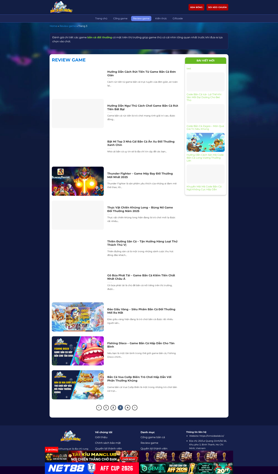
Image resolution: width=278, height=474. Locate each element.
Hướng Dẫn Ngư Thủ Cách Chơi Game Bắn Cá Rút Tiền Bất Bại (142, 107)
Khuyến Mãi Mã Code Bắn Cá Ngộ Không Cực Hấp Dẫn (204, 188)
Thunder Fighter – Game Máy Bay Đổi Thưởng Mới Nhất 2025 (140, 175)
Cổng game (120, 18)
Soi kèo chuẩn (217, 7)
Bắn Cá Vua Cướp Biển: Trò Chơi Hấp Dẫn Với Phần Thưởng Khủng (139, 378)
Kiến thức (161, 18)
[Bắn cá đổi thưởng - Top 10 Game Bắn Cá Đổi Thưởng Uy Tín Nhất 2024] (66, 7)
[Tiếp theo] (135, 407)
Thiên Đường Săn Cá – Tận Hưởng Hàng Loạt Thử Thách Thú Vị (142, 243)
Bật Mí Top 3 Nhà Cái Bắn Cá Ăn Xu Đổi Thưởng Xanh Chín (141, 143)
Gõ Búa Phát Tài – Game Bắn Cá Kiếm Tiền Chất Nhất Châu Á (141, 277)
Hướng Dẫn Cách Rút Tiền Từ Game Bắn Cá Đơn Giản (141, 73)
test (189, 68)
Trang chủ (101, 18)
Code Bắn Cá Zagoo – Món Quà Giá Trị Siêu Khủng (205, 127)
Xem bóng (196, 7)
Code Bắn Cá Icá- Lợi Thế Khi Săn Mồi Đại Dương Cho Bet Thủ (204, 97)
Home (53, 26)
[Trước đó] (99, 407)
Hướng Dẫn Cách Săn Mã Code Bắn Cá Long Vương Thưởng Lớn (205, 157)
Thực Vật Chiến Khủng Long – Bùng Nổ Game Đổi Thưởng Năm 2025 (140, 209)
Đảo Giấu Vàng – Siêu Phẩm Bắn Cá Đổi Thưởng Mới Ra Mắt (141, 311)
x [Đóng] (51, 449)
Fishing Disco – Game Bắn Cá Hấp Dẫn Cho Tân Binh (141, 345)
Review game (141, 18)
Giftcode (178, 18)
